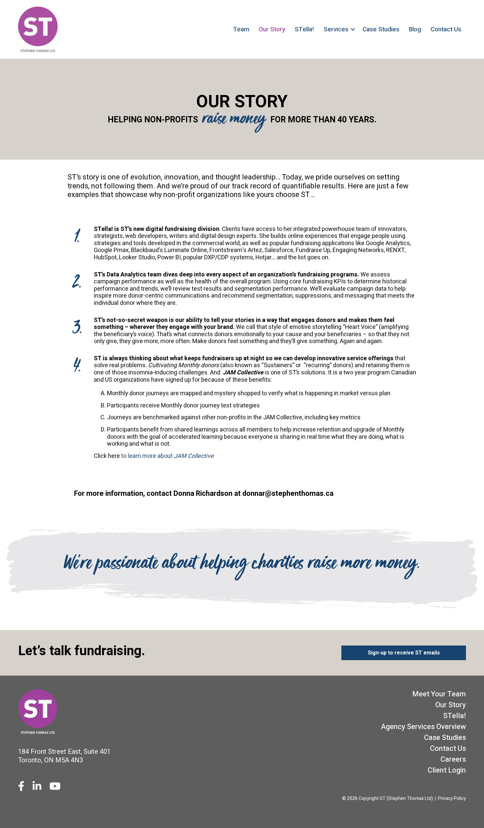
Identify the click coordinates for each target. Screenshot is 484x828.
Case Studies (381, 29)
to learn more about (167, 456)
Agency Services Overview (423, 726)
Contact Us (446, 29)
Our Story (272, 29)
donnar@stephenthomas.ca (288, 493)
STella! (304, 29)
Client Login (447, 770)
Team (241, 29)
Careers (453, 759)
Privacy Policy (452, 798)
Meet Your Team (439, 694)
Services (336, 29)
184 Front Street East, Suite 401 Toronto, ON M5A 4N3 (64, 756)
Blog (415, 29)
